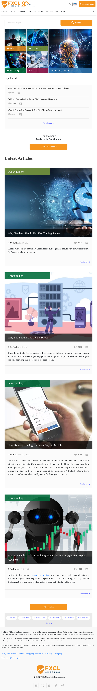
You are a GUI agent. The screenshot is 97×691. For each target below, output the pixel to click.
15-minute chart (39, 618)
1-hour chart (24, 618)
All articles (48, 607)
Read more (47, 123)
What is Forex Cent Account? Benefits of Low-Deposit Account (35, 110)
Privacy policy (30, 654)
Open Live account (48, 146)
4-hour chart (54, 618)
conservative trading (39, 575)
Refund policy (58, 654)
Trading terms (6, 654)
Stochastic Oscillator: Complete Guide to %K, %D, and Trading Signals (38, 88)
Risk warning (39, 654)
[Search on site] (70, 4)
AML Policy (48, 654)
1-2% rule (11, 618)
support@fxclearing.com (13, 658)
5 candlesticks (69, 618)
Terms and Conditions (17, 654)
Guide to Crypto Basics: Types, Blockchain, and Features (32, 99)
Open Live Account (87, 4)
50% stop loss (83, 618)
